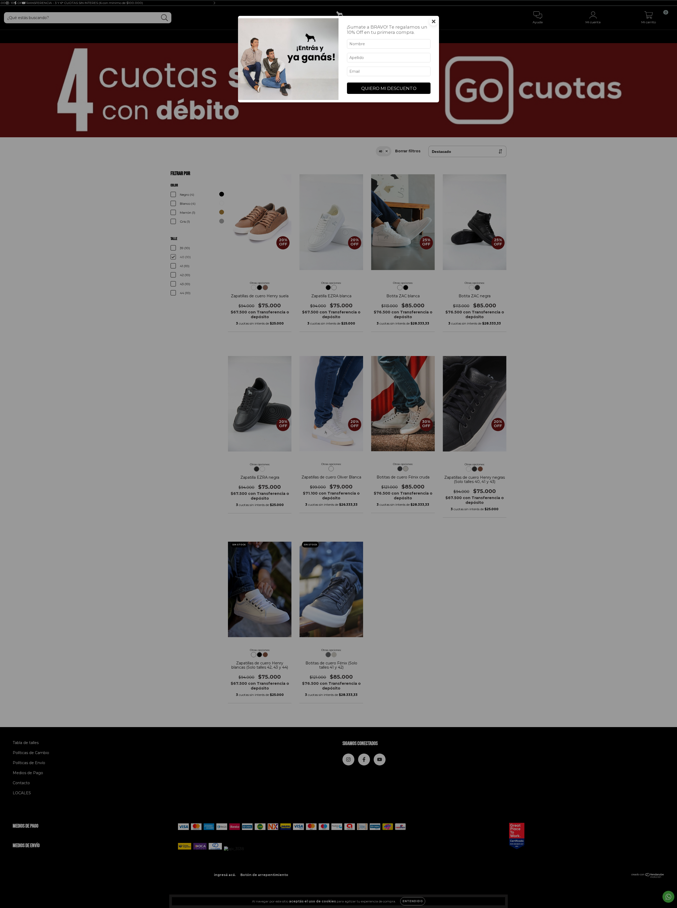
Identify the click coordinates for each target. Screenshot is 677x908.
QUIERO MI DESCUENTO (389, 88)
